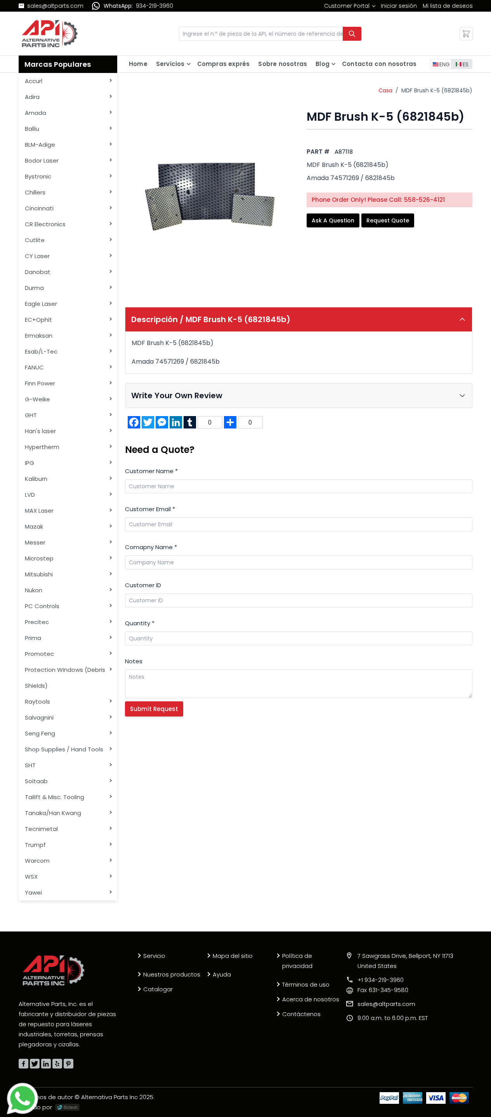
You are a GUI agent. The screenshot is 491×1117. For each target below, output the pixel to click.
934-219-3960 (154, 6)
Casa (385, 90)
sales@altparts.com (55, 6)
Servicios (170, 64)
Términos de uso (306, 984)
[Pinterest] (68, 1063)
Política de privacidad (297, 961)
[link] (349, 6)
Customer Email (150, 509)
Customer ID (143, 585)
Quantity (139, 623)
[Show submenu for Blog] (333, 64)
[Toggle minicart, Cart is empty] (466, 33)
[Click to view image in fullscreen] (208, 193)
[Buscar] (352, 34)
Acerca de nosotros (310, 999)
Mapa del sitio (233, 956)
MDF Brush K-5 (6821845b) (436, 90)
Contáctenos (301, 1014)
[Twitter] (35, 1063)
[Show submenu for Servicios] (189, 64)
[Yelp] (57, 1063)
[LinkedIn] (46, 1063)
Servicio (154, 956)
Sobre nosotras (282, 64)
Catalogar (158, 989)
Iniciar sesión (399, 6)
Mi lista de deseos (448, 6)
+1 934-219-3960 (380, 980)
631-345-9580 (382, 990)
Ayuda (222, 974)
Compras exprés (223, 64)
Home (138, 64)
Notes (133, 661)
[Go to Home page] (50, 33)
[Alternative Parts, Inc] (53, 970)
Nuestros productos (171, 974)
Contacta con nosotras (379, 64)
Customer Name (151, 471)
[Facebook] (23, 1063)
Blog (323, 64)
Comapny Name (151, 547)
